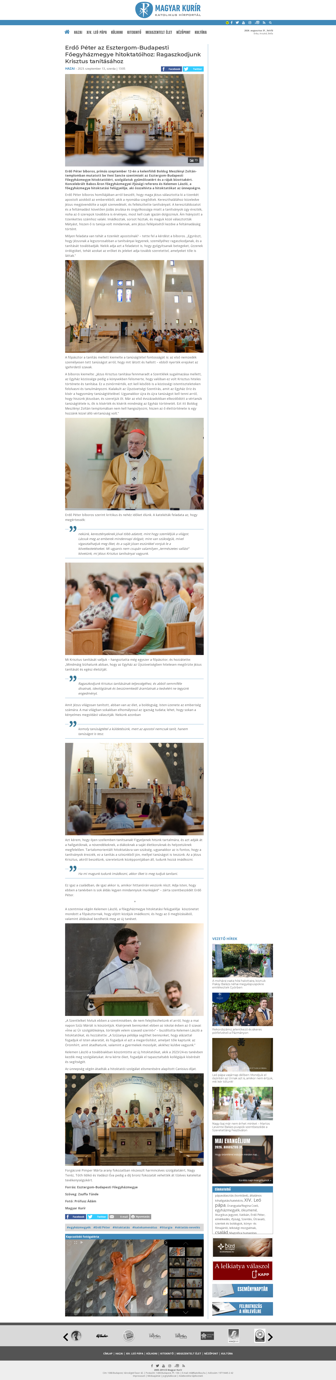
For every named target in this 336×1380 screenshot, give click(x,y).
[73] (134, 165)
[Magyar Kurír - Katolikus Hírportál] (168, 17)
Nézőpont (183, 32)
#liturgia (166, 1227)
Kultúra (201, 32)
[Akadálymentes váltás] (227, 23)
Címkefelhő (223, 1189)
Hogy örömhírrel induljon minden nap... (237, 1146)
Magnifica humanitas (243, 1233)
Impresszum (139, 1375)
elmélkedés (222, 1219)
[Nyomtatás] (140, 1218)
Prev (65, 1337)
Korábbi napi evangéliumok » (255, 1180)
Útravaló (259, 1219)
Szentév (246, 1219)
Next (270, 1337)
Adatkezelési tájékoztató (191, 1375)
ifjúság (235, 1219)
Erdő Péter (258, 1215)
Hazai (78, 32)
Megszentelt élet (159, 32)
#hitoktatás (121, 1227)
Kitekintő (134, 32)
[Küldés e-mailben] (119, 1218)
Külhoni (117, 32)
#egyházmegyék (79, 1227)
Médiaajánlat (154, 1375)
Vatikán (244, 1215)
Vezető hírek (224, 938)
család (221, 1232)
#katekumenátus (144, 1227)
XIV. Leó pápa (97, 32)
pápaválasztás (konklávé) (231, 1195)
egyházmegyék (227, 1210)
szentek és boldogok (228, 1223)
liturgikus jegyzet (226, 1215)
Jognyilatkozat (169, 1375)
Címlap (108, 1353)
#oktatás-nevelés (187, 1227)
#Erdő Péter (101, 1227)
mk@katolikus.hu (197, 1372)
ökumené (249, 1210)
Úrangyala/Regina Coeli (242, 1206)
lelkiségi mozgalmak (242, 1228)
